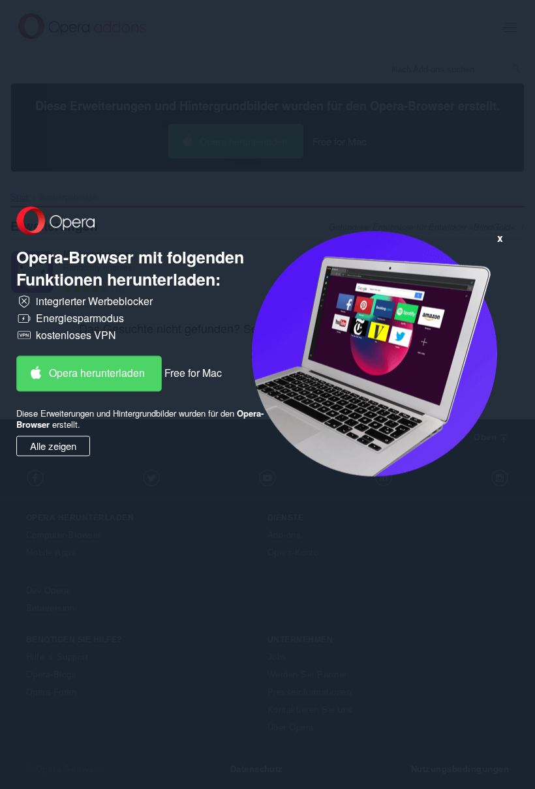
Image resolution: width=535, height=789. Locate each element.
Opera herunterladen (97, 373)
